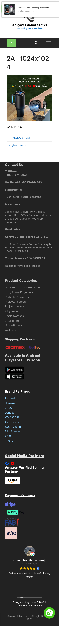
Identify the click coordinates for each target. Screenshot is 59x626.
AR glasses (11, 311)
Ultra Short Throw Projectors (22, 287)
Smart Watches (14, 316)
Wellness (10, 330)
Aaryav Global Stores (29, 25)
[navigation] (11, 43)
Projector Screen (15, 301)
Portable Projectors (17, 297)
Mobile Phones (13, 325)
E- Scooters (12, 320)
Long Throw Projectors (19, 292)
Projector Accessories (18, 306)
